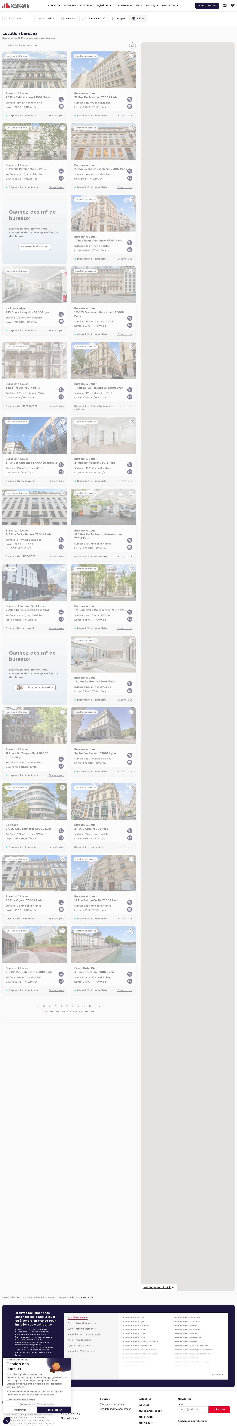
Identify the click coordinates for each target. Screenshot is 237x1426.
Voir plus (216, 1365)
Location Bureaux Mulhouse (135, 1357)
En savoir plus (56, 106)
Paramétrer (20, 1409)
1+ (46, 1002)
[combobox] (9, 18)
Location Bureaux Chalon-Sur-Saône (140, 1333)
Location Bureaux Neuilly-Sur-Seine (139, 1345)
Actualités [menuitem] (145, 1390)
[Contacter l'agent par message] (61, 97)
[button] (7, 1420)
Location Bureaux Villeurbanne (137, 1337)
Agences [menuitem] (144, 1396)
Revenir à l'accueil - (12, 1288)
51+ (75, 1002)
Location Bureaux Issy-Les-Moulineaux (192, 1345)
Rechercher (219, 1422)
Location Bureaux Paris (133, 1308)
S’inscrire (219, 1400)
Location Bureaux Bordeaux (135, 1316)
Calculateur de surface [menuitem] (112, 1395)
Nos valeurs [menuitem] (146, 1414)
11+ (51, 1002)
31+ (63, 1002)
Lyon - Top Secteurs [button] (79, 1336)
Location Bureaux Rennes (185, 1333)
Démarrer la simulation (34, 237)
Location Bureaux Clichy (134, 1349)
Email (180, 1395)
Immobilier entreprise (34, 1288)
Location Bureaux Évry (133, 1353)
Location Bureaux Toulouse (186, 1312)
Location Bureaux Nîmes (185, 1316)
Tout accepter (54, 1409)
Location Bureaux (57, 1288)
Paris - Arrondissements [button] (82, 1314)
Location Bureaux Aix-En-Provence (190, 1337)
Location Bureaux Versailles (187, 1349)
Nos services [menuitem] (146, 1408)
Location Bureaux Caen (133, 1325)
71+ (86, 1002)
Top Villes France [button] (78, 1308)
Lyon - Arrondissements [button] (82, 1320)
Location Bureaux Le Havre (186, 1321)
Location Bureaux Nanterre (186, 1361)
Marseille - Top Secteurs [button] (81, 1342)
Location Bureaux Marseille (186, 1308)
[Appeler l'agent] (61, 90)
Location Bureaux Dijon (133, 1329)
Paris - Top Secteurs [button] (79, 1331)
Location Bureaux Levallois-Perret (139, 1341)
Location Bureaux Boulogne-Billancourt (192, 1341)
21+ (57, 1002)
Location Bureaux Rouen (185, 1325)
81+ (92, 1002)
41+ (69, 1002)
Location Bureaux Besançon (187, 1329)
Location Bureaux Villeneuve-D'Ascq (191, 1353)
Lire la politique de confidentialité (20, 1399)
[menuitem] (225, 5)
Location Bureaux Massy (134, 1361)
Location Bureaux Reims (134, 1321)
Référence (183, 1417)
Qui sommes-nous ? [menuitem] (150, 1402)
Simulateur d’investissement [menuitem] (115, 1400)
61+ (81, 1002)
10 (90, 997)
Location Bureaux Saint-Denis (188, 1357)
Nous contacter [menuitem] (207, 6)
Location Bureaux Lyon (133, 1312)
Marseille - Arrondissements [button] (84, 1325)
